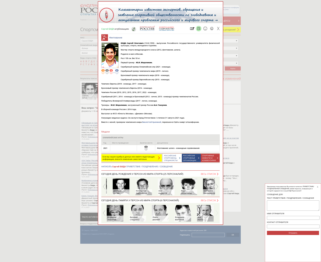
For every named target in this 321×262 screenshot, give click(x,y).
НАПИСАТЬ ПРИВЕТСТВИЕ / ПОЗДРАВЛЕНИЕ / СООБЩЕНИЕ (137, 166)
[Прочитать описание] (198, 28)
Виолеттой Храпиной (151, 122)
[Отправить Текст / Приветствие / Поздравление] (205, 28)
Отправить (293, 233)
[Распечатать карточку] (211, 28)
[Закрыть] (218, 28)
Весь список (208, 173)
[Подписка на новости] (192, 28)
